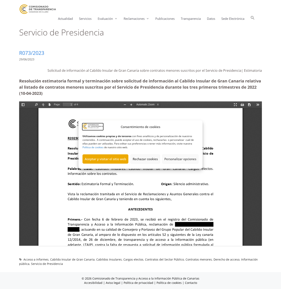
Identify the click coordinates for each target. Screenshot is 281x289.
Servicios (85, 18)
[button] (252, 18)
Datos (211, 18)
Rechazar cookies (145, 159)
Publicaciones (165, 18)
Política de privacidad (138, 283)
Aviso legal (113, 283)
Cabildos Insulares (109, 259)
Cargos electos (133, 259)
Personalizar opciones (180, 159)
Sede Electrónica (232, 18)
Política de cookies (92, 147)
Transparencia (191, 18)
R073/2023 (31, 52)
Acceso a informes (36, 259)
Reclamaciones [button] (134, 18)
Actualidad (65, 18)
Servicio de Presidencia (47, 264)
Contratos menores (199, 259)
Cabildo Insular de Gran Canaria (72, 259)
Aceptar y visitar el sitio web (105, 159)
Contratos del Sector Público (164, 259)
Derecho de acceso (226, 259)
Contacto (191, 283)
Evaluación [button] (105, 18)
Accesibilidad (93, 283)
